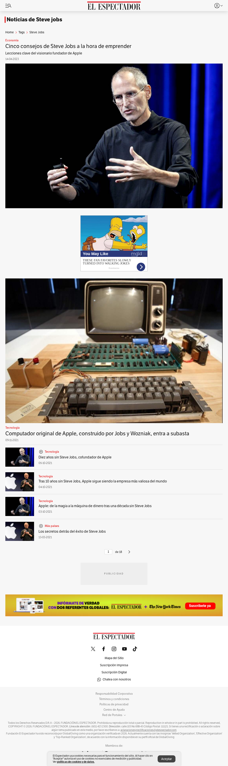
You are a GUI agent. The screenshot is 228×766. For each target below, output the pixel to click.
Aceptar (166, 759)
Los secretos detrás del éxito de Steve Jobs (72, 531)
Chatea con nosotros (117, 679)
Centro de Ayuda (114, 709)
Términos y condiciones (114, 699)
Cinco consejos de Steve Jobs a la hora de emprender (68, 46)
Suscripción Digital (114, 672)
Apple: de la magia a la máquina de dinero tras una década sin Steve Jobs (95, 506)
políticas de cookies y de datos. (76, 761)
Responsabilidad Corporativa (114, 693)
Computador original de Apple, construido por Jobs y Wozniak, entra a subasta (97, 433)
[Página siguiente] (129, 554)
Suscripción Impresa (114, 665)
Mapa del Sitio (114, 658)
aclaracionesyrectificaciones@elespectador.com (148, 730)
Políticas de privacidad (114, 704)
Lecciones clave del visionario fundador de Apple (43, 53)
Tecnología (12, 428)
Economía (11, 40)
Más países (52, 526)
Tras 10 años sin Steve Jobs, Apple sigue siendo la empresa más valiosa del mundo (103, 481)
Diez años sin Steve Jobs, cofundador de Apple (75, 457)
